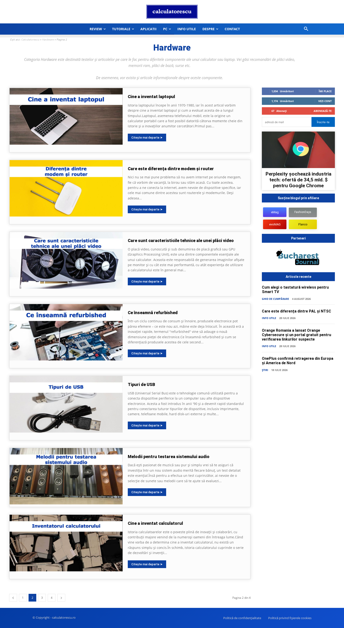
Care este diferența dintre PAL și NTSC (296, 311)
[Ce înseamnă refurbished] (66, 332)
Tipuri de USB (141, 384)
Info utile (269, 318)
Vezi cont (325, 101)
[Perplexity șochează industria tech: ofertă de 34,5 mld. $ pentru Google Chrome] (298, 150)
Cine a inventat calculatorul (155, 523)
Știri (265, 370)
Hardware (48, 39)
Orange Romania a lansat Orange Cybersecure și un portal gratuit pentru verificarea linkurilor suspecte (296, 335)
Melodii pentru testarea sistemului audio (168, 456)
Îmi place (325, 91)
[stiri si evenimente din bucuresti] (298, 258)
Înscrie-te (323, 122)
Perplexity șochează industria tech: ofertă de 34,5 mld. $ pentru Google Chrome (298, 179)
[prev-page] (13, 598)
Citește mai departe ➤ (147, 137)
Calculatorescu (30, 39)
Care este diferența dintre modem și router (171, 168)
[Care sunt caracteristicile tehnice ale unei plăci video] (66, 260)
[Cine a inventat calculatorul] (66, 543)
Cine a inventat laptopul (151, 96)
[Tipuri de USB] (66, 404)
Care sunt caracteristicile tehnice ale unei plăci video (181, 240)
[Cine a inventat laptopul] (66, 116)
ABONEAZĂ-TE (323, 111)
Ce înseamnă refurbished (153, 312)
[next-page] (61, 598)
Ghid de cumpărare (275, 299)
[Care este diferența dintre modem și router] (66, 188)
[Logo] (172, 12)
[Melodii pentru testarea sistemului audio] (66, 476)
